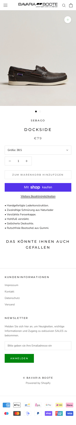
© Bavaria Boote (38, 377)
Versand (10, 304)
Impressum (11, 285)
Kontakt (9, 291)
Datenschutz (12, 298)
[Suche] (64, 5)
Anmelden (19, 358)
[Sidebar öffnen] (5, 5)
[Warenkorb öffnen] (70, 5)
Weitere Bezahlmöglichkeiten (38, 196)
